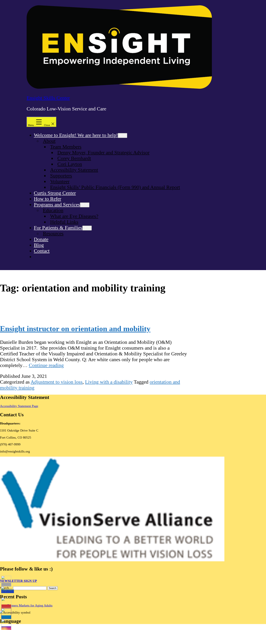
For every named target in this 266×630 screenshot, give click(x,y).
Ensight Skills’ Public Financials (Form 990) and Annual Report (115, 187)
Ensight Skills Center (48, 98)
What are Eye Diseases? (74, 216)
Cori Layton (69, 164)
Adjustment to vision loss (57, 382)
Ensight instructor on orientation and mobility (75, 328)
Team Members (65, 147)
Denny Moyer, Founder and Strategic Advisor (103, 152)
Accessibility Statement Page (19, 406)
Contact (42, 251)
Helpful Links (64, 222)
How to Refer (47, 199)
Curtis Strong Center (55, 193)
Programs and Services (57, 204)
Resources (53, 233)
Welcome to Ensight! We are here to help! (76, 135)
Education (53, 210)
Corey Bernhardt (74, 158)
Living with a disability (109, 382)
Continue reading (46, 365)
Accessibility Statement (74, 170)
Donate (41, 239)
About (49, 141)
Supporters (61, 175)
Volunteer (59, 181)
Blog (39, 245)
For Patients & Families (58, 227)
